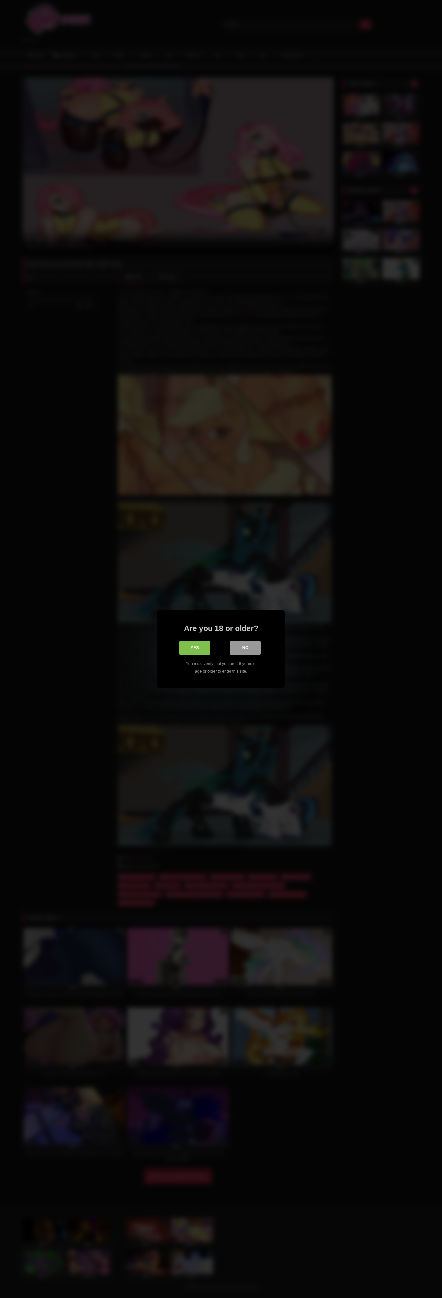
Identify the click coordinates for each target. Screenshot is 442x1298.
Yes (195, 648)
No (245, 648)
